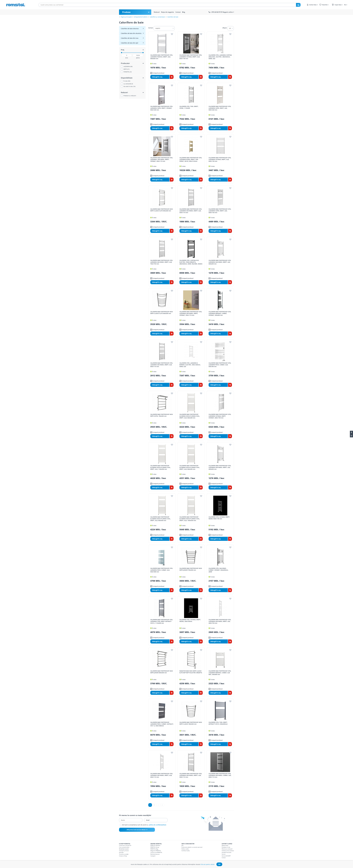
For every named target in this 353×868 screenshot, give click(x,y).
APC (182, 845)
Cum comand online (124, 847)
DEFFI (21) (126, 69)
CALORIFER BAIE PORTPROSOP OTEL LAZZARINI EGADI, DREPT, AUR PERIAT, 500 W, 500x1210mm (190, 159)
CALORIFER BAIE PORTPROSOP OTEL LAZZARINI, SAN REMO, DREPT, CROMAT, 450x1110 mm (161, 159)
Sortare (150, 28)
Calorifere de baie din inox (129, 38)
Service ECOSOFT (226, 856)
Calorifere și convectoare (157, 17)
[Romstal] (19, 4)
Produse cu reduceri (130, 95)
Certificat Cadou (185, 850)
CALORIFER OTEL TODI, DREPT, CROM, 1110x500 (188, 107)
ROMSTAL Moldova (155, 845)
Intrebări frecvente (226, 852)
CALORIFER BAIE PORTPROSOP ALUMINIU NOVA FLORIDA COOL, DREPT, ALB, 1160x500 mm (160, 467)
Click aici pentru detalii (207, 864)
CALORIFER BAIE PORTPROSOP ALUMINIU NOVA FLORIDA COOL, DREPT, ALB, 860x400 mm (189, 416)
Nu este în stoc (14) (129, 86)
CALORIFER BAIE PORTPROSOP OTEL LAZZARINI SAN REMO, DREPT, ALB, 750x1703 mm (161, 262)
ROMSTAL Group (154, 847)
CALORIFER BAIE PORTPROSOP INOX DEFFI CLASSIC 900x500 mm (190, 723)
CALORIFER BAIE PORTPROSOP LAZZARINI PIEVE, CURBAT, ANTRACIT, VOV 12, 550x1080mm (162, 724)
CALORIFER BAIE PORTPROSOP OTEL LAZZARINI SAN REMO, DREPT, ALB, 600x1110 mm (161, 364)
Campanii (152, 856)
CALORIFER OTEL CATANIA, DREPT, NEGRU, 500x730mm (190, 620)
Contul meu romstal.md (125, 845)
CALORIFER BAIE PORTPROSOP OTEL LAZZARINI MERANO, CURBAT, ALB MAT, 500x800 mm (220, 672)
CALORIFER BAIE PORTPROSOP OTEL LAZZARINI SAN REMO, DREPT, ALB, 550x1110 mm (190, 210)
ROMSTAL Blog (154, 849)
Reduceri (157, 12)
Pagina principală (126, 17)
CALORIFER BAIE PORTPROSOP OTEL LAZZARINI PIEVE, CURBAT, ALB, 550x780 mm (220, 364)
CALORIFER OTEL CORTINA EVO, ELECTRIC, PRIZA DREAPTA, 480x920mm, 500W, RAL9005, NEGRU (190, 262)
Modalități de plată (124, 849)
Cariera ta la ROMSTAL (156, 852)
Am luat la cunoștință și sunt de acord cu (144, 825)
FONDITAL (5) (128, 72)
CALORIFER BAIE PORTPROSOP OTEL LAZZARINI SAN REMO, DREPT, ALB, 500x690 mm (220, 262)
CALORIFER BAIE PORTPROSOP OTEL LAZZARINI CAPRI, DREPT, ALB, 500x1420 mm (220, 108)
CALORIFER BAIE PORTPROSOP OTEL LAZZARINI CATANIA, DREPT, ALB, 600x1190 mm (220, 159)
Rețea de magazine (167, 12)
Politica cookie (185, 849)
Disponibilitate (126, 78)
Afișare (224, 28)
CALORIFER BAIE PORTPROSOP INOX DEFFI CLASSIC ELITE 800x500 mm (161, 312)
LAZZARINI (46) (128, 66)
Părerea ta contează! (227, 849)
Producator (125, 63)
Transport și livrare (124, 850)
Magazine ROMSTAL (155, 850)
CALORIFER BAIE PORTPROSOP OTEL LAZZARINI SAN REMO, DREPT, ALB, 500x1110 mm (190, 775)
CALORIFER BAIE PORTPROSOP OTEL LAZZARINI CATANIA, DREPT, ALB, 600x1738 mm (190, 56)
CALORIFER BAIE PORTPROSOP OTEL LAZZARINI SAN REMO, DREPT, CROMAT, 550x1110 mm (190, 313)
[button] (345, 5)
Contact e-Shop (123, 856)
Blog (183, 12)
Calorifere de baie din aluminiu (131, 33)
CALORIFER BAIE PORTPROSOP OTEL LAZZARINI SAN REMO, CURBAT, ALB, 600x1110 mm (220, 775)
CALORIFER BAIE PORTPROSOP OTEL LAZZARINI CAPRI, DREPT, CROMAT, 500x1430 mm (161, 108)
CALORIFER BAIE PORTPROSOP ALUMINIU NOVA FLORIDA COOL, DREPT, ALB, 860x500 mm (189, 467)
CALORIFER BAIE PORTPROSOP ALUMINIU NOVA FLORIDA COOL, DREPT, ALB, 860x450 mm (160, 518)
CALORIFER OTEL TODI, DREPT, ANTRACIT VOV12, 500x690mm (218, 723)
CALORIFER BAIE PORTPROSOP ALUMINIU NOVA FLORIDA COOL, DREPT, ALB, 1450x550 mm (189, 518)
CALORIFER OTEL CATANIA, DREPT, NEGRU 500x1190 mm (219, 518)
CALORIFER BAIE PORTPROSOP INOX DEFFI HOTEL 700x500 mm (161, 415)
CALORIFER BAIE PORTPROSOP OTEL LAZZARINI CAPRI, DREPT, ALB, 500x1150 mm (220, 210)
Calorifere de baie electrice (130, 28)
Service (223, 854)
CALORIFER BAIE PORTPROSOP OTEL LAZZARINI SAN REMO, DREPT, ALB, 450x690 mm (220, 467)
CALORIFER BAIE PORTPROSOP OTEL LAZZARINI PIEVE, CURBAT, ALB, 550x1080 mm (161, 570)
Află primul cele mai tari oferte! (136, 829)
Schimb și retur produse (228, 850)
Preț (122, 50)
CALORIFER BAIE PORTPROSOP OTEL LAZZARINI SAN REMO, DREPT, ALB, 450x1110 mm (161, 775)
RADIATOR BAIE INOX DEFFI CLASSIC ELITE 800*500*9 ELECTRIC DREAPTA (190, 672)
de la (126, 58)
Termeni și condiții (123, 854)
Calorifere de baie (172, 17)
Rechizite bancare (155, 854)
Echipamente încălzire (141, 17)
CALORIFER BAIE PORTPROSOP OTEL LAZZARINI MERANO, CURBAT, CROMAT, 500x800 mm (220, 313)
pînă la (138, 58)
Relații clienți (225, 845)
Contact (178, 12)
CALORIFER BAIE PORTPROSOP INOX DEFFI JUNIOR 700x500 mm (190, 569)
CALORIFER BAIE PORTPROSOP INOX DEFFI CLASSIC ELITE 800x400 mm (161, 210)
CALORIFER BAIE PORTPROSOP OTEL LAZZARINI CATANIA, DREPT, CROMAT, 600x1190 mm (220, 416)
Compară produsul (158, 73)
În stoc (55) (127, 81)
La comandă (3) (128, 84)
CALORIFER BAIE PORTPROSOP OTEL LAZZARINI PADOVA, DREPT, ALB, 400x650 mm (161, 56)
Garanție (121, 852)
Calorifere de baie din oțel (129, 43)
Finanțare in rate (226, 847)
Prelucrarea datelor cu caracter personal (191, 847)
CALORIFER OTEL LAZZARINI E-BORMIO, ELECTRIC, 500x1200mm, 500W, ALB (190, 364)
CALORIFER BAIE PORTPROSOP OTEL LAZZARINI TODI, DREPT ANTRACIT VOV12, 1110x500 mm (161, 621)
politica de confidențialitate (157, 825)
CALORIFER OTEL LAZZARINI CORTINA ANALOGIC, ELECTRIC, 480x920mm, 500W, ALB (220, 56)
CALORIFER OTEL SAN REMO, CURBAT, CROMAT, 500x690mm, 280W (218, 570)
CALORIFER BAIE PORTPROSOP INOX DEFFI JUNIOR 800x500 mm (161, 672)
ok (219, 864)
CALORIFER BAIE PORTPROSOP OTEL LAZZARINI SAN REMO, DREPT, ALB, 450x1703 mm (220, 621)
